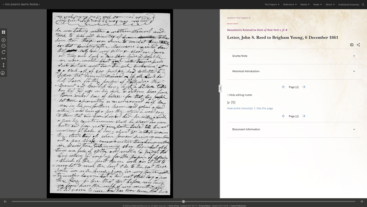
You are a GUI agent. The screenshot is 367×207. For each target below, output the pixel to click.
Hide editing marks (240, 95)
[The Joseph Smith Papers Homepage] (21, 5)
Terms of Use (173, 206)
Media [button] (303, 4)
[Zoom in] (3, 40)
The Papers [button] (271, 4)
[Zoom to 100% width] (3, 59)
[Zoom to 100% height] (3, 65)
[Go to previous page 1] (5, 201)
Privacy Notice (204, 206)
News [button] (316, 4)
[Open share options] (358, 45)
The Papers (242, 17)
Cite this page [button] (265, 108)
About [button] (329, 4)
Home (230, 17)
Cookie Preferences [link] (238, 206)
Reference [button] (288, 4)
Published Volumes (348, 4)
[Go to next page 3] (361, 201)
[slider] (183, 201)
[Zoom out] (3, 46)
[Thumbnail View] (3, 32)
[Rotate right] (3, 52)
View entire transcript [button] (240, 108)
